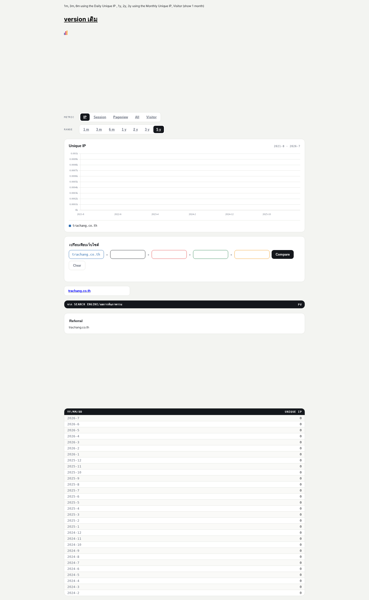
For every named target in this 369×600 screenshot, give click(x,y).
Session (100, 117)
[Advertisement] (184, 72)
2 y (135, 129)
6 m (112, 129)
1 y (124, 129)
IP (85, 117)
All (137, 117)
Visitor (151, 117)
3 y (147, 129)
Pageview (120, 117)
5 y (158, 129)
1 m (86, 129)
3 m (99, 129)
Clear (77, 265)
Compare (283, 254)
